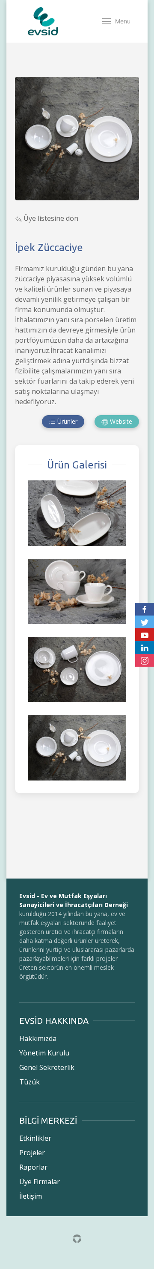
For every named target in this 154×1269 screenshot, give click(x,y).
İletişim (30, 1196)
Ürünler (66, 421)
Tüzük (29, 1082)
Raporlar (33, 1167)
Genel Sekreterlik (46, 1067)
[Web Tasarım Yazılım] (77, 1238)
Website (120, 421)
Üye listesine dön (50, 218)
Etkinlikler (35, 1138)
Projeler (32, 1152)
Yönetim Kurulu (44, 1053)
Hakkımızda (37, 1038)
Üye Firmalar (39, 1181)
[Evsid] (42, 21)
